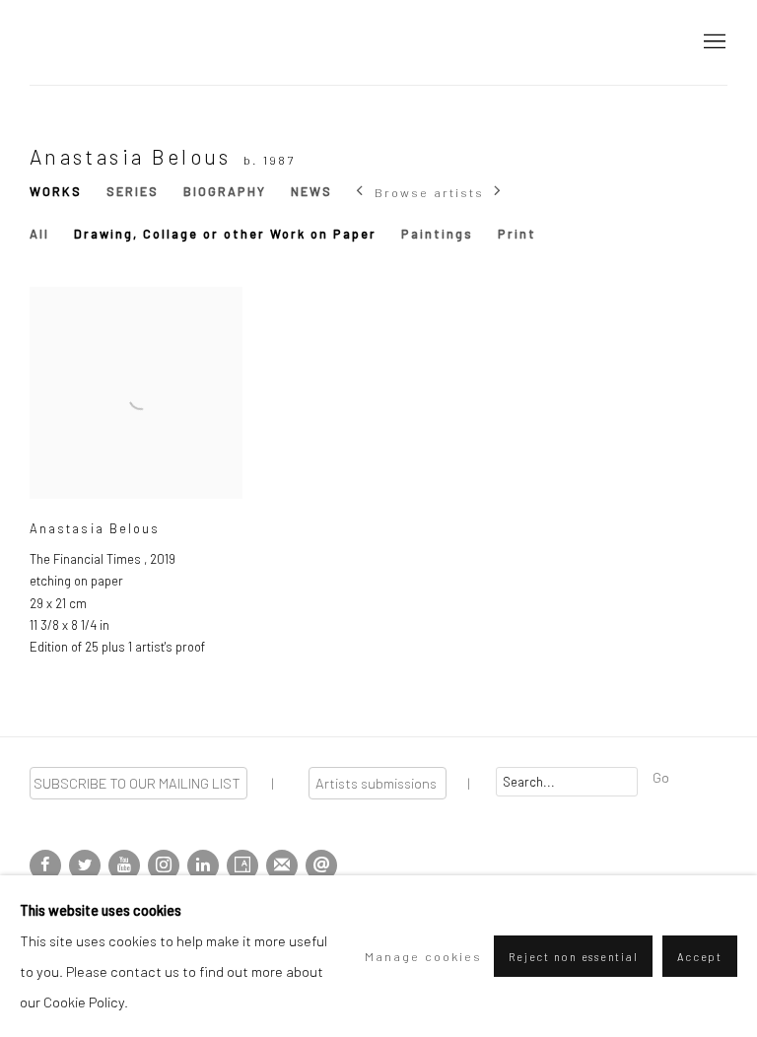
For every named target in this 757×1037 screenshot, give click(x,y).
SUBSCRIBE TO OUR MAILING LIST (138, 783)
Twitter (85, 865)
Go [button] (661, 777)
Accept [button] (700, 956)
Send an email (321, 865)
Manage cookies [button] (423, 956)
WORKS (56, 191)
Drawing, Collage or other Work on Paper (225, 234)
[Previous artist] (360, 192)
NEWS (311, 191)
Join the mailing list (282, 865)
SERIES (132, 191)
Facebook (45, 865)
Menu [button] (712, 42)
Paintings (437, 234)
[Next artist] (498, 192)
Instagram (163, 865)
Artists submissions (378, 783)
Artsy (242, 865)
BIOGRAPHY (224, 191)
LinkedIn (203, 865)
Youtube (124, 865)
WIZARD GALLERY (99, 42)
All (39, 234)
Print (517, 234)
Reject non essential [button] (573, 956)
